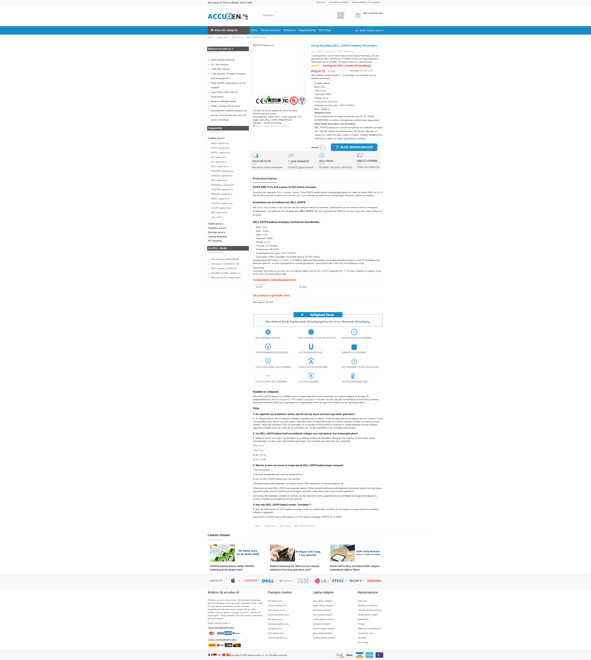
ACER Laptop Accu (220, 148)
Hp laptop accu (275, 601)
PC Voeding (215, 241)
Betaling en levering (367, 605)
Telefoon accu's (217, 228)
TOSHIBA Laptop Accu (222, 189)
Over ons (321, 2)
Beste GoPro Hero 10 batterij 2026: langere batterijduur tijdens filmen (355, 568)
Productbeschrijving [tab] (265, 178)
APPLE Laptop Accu (220, 152)
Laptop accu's (216, 138)
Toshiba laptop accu (277, 637)
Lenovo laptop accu (277, 605)
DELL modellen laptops (288, 192)
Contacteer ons (365, 633)
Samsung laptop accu (278, 614)
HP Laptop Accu (219, 157)
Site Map (362, 637)
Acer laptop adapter (322, 601)
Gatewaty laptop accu (278, 624)
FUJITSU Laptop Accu (222, 203)
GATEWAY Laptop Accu (222, 171)
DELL (323, 87)
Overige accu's (216, 232)
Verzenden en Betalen (338, 2)
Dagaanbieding (307, 30)
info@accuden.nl (375, 30)
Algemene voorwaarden (369, 628)
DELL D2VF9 (323, 271)
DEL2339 (332, 101)
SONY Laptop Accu (220, 198)
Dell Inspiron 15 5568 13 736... (226, 264)
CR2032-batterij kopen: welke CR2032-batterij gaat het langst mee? (232, 568)
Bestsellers (290, 30)
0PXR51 (351, 105)
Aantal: (315, 147)
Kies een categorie (226, 30)
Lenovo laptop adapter (324, 628)
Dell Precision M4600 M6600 (225, 259)
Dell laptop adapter (322, 610)
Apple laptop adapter (323, 605)
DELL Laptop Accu (220, 166)
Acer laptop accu (276, 633)
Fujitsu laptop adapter (323, 619)
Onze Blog (324, 30)
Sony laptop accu (276, 610)
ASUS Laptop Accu (220, 143)
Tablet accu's (215, 223)
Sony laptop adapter (323, 633)
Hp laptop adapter (321, 624)
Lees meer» (217, 217)
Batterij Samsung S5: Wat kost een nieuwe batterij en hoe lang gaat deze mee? (294, 568)
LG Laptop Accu (219, 162)
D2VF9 (342, 105)
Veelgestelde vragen (368, 614)
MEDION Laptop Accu (221, 194)
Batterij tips (363, 619)
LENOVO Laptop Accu (222, 175)
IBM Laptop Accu (219, 212)
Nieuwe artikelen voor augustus (366, 2)
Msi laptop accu (275, 619)
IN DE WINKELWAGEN (356, 147)
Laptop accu (223, 37)
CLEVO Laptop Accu (221, 208)
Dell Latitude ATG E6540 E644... (226, 277)
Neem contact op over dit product (272, 126)
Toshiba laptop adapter (324, 637)
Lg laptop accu (275, 628)
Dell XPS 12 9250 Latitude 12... (226, 273)
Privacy (361, 624)
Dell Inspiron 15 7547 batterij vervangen (294, 399)
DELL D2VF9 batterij (256, 37)
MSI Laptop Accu (219, 180)
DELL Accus (237, 37)
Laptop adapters (217, 236)
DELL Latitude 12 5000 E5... (224, 268)
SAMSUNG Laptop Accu (222, 185)
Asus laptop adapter (322, 614)
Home (254, 30)
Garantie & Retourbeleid (369, 610)
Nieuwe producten (271, 30)
